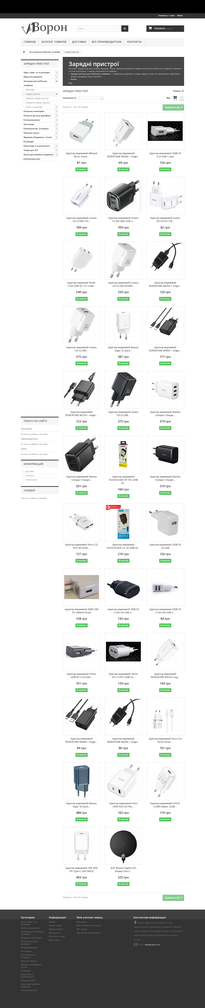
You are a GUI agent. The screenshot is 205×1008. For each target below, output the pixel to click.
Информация (33, 464)
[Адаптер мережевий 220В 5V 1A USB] (165, 522)
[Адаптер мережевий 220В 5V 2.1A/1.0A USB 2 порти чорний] (123, 587)
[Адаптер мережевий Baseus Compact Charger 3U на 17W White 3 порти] (165, 389)
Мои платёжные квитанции (89, 926)
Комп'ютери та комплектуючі (37, 146)
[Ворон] (47, 27)
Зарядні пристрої (32, 94)
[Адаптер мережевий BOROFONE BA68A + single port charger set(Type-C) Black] (81, 716)
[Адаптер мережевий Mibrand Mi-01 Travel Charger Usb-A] (81, 131)
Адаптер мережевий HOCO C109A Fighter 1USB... (165, 805)
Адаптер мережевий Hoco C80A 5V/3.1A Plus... (123, 805)
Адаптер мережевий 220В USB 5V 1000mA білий (81, 611)
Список (181, 100)
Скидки (29, 490)
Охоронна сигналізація (34, 111)
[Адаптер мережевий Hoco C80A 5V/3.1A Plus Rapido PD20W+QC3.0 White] (123, 781)
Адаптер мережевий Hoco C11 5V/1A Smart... (165, 740)
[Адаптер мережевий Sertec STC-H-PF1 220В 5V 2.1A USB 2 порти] (123, 651)
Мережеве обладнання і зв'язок (38, 137)
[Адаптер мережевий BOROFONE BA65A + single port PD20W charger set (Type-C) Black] (165, 325)
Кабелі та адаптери (33, 107)
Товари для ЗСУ (31, 150)
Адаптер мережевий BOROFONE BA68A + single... (81, 740)
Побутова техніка (31, 133)
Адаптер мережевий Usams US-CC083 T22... (82, 220)
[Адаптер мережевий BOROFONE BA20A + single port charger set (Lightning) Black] (165, 260)
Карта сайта (54, 940)
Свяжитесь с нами (166, 16)
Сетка (175, 100)
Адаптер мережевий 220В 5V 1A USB (165, 546)
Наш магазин (31, 480)
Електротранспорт (32, 159)
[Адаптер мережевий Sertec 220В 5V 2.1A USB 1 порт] (81, 651)
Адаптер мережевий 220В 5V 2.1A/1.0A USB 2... (123, 611)
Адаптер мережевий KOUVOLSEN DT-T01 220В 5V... (123, 479)
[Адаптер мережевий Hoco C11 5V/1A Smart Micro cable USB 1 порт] (165, 716)
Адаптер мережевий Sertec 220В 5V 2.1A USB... (81, 676)
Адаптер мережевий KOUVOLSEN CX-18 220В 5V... (123, 546)
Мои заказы (82, 922)
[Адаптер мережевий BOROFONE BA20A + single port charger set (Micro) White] (123, 131)
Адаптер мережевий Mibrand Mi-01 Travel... (81, 155)
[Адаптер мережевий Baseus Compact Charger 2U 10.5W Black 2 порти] (81, 454)
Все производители (106, 41)
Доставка (79, 41)
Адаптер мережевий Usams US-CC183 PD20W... (123, 284)
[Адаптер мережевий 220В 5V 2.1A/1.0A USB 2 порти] (165, 587)
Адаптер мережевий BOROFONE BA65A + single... (165, 349)
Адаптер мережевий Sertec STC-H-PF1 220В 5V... (123, 676)
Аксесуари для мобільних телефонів (35, 83)
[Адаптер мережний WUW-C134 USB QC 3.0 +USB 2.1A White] (81, 260)
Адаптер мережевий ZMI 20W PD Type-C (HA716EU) (81, 870)
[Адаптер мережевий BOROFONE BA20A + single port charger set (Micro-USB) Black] (123, 716)
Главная (30, 41)
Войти (180, 16)
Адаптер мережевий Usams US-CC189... (82, 349)
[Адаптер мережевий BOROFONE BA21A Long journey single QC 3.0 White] (165, 651)
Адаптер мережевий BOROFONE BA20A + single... (123, 155)
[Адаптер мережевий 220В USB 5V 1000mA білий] (81, 587)
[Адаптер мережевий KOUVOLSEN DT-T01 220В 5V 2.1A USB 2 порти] (123, 454)
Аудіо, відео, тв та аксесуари (37, 72)
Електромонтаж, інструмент (36, 129)
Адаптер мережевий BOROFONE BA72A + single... (81, 414)
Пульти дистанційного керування (38, 155)
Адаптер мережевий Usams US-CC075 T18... (165, 220)
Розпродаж (28, 142)
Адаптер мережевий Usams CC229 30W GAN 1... (123, 220)
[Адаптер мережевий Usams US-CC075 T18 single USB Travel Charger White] (165, 195)
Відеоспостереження (33, 77)
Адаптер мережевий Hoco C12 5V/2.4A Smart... (81, 546)
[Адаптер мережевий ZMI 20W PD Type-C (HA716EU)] (81, 845)
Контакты (134, 41)
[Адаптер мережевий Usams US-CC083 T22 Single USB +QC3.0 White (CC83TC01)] (81, 195)
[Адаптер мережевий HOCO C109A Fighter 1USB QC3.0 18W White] (165, 781)
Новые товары (55, 926)
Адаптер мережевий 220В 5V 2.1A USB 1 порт (165, 155)
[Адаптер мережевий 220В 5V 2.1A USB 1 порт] (165, 131)
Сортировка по (69, 98)
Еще (70, 83)
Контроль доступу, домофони (37, 116)
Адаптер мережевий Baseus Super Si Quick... (123, 349)
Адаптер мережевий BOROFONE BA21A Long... (165, 676)
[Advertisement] (102, 6)
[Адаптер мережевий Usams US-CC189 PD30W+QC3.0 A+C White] (81, 325)
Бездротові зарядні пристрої (37, 103)
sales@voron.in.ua (152, 945)
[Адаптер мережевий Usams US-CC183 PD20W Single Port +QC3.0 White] (123, 260)
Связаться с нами (57, 936)
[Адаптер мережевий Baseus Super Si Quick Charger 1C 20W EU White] (123, 325)
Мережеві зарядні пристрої (37, 98)
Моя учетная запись (90, 917)
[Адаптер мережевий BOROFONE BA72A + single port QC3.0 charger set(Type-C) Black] (81, 389)
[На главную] (23, 52)
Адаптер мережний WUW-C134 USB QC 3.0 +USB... (81, 284)
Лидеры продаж (56, 929)
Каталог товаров (53, 41)
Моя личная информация (88, 933)
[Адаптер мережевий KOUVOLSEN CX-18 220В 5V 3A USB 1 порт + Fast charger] (123, 522)
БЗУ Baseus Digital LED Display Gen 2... (123, 870)
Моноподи (29, 90)
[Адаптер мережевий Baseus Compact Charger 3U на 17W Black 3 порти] (165, 454)
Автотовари (29, 124)
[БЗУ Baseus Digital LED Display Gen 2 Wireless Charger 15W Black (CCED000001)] (123, 845)
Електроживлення (32, 120)
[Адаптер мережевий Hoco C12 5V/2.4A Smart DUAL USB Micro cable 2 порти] (81, 522)
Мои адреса (82, 929)
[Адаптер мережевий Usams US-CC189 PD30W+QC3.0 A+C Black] (123, 389)
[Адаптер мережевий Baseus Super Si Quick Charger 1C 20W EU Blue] (81, 781)
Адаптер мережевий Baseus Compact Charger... (165, 414)
